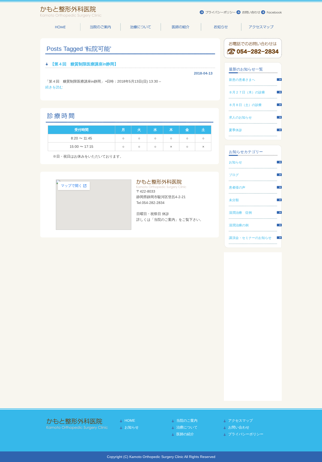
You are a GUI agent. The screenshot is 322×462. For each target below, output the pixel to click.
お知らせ (221, 27)
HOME (60, 27)
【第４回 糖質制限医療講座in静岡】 (84, 64)
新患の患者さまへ (242, 80)
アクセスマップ (262, 27)
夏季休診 (235, 130)
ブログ (234, 175)
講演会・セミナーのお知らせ (250, 238)
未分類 (234, 200)
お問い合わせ (238, 427)
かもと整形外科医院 (70, 12)
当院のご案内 (100, 27)
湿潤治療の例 (239, 225)
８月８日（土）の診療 (245, 105)
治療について (141, 27)
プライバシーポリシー (245, 434)
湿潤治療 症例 (240, 213)
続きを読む (54, 87)
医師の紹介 (181, 27)
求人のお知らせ (240, 117)
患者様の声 (237, 187)
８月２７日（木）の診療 (247, 92)
